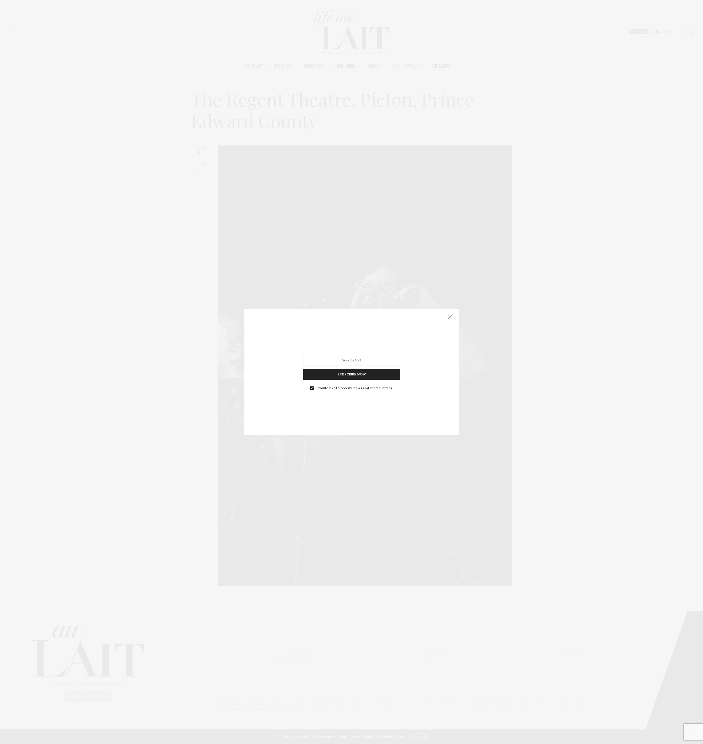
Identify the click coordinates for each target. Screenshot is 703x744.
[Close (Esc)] (450, 317)
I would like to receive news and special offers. (354, 387)
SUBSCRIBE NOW (351, 374)
